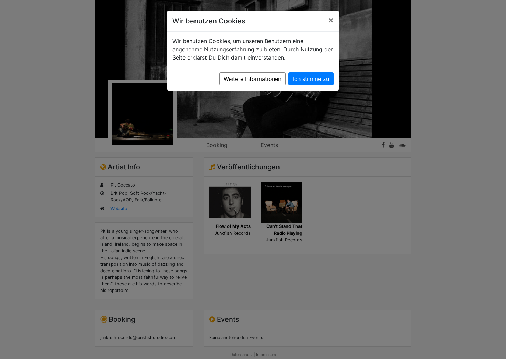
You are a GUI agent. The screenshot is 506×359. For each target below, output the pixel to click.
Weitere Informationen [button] (252, 78)
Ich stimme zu (311, 78)
